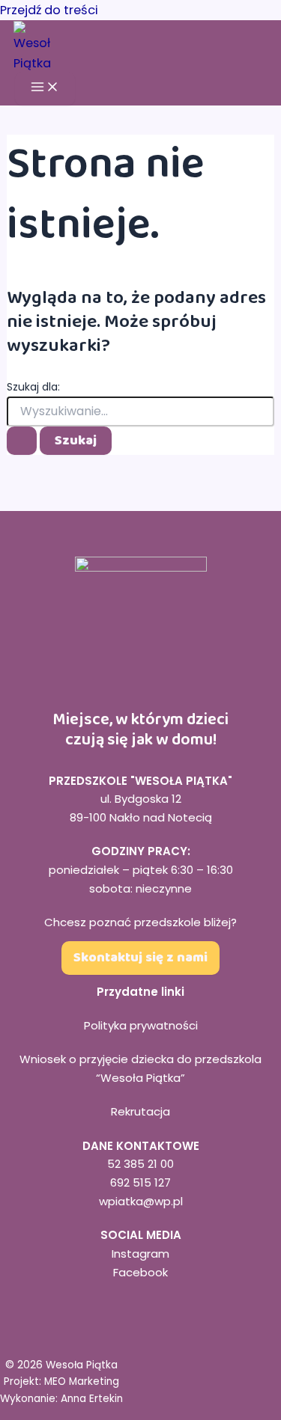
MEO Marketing (81, 1381)
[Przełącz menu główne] (45, 88)
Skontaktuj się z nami (140, 957)
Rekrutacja (140, 1111)
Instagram (140, 1253)
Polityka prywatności (141, 1025)
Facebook (140, 1272)
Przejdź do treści (49, 10)
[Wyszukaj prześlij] (22, 440)
